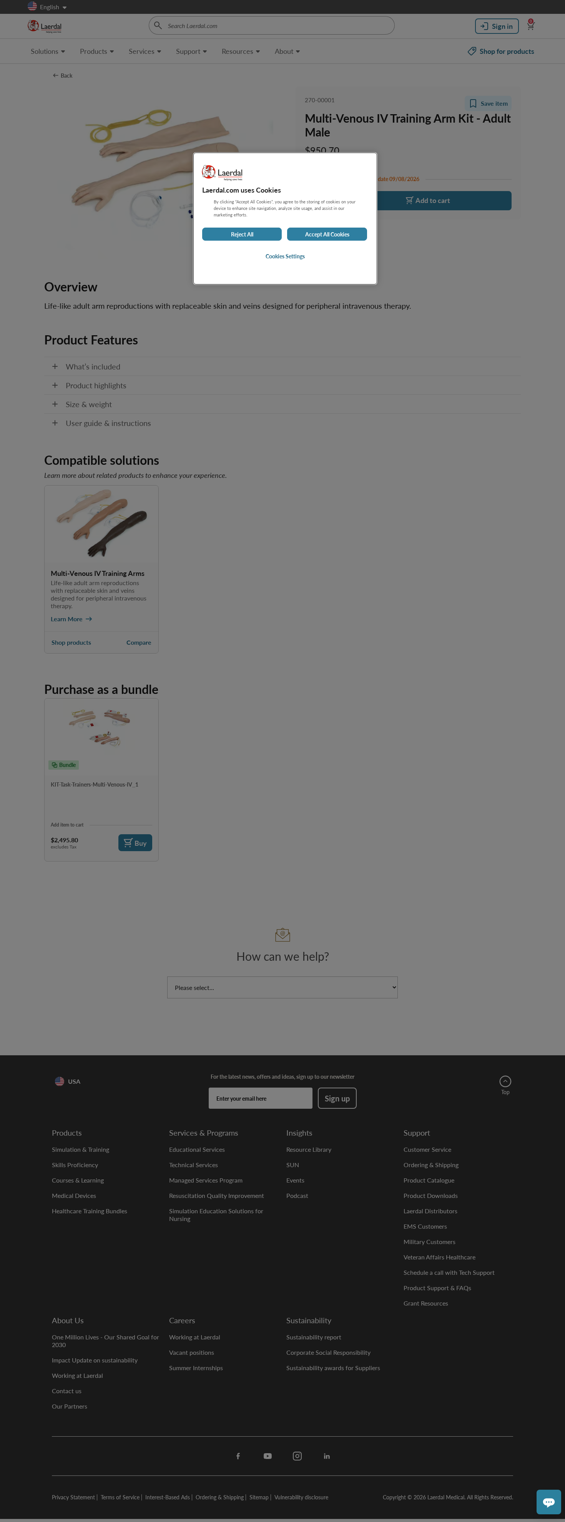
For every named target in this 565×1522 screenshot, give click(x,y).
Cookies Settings (285, 256)
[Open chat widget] (549, 1502)
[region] (285, 218)
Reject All (242, 234)
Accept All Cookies (327, 234)
